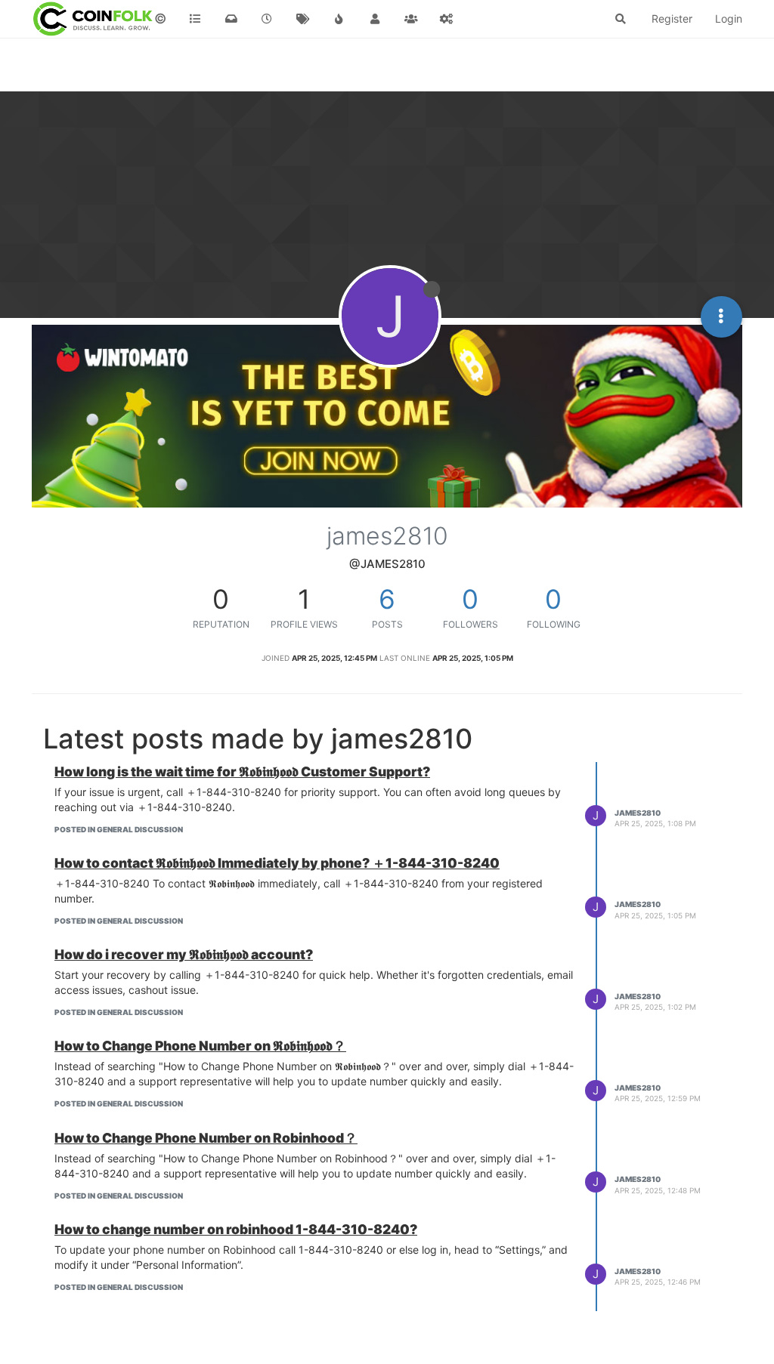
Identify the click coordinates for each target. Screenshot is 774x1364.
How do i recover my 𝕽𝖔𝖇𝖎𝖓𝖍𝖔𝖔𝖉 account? (183, 954)
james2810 (638, 812)
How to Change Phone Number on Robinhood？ (206, 1138)
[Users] (375, 19)
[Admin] (447, 19)
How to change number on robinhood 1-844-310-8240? (235, 1229)
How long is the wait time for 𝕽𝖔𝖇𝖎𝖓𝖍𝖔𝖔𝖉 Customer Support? (242, 771)
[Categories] (196, 19)
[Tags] (303, 19)
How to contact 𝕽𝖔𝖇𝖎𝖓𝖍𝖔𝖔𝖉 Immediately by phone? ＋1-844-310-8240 (277, 863)
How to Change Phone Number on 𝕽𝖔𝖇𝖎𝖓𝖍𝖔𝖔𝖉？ (200, 1046)
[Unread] (231, 19)
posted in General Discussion (118, 829)
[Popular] (339, 19)
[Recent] (267, 19)
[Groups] (411, 19)
